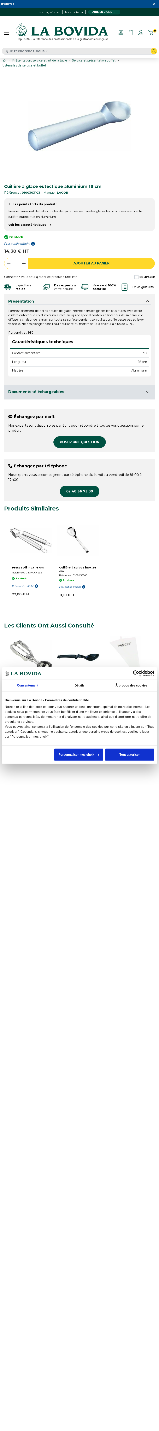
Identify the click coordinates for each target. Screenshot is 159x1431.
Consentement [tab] (27, 685)
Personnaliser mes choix (76, 754)
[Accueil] (4, 60)
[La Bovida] (62, 32)
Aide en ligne (102, 11)
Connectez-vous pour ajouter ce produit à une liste (40, 277)
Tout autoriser (129, 754)
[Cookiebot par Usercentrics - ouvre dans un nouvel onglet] (136, 673)
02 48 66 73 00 (79, 491)
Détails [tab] (80, 685)
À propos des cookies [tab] (131, 685)
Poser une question (79, 442)
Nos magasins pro (49, 12)
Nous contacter (74, 12)
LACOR (62, 192)
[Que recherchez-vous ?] (154, 51)
